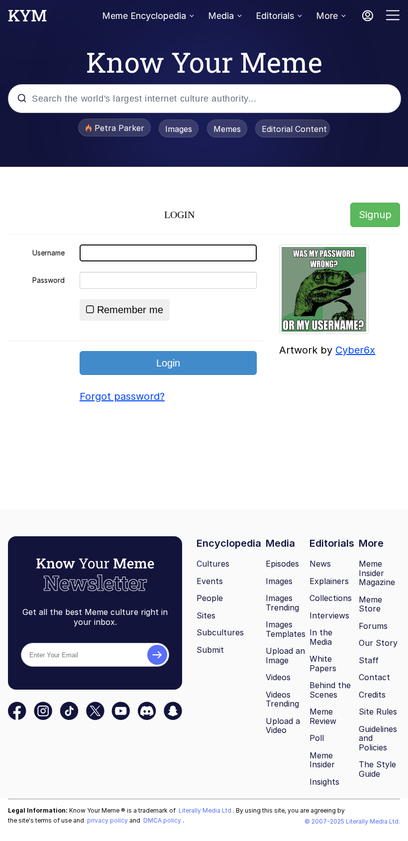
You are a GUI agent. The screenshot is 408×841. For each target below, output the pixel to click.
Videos (278, 677)
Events (210, 581)
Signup (375, 215)
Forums (373, 625)
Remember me (130, 309)
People (210, 598)
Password (48, 280)
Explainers (329, 581)
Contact (374, 677)
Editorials (275, 15)
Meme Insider (322, 760)
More (326, 15)
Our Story (378, 642)
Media (220, 15)
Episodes (282, 563)
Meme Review (322, 716)
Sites (206, 615)
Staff (369, 660)
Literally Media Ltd (206, 810)
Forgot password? (122, 396)
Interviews (329, 615)
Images (178, 129)
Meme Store (370, 604)
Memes (227, 129)
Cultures (213, 563)
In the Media (320, 637)
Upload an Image (285, 655)
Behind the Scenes (330, 690)
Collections (330, 598)
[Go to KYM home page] (27, 18)
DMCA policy (163, 820)
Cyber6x (355, 350)
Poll (316, 737)
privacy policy (108, 820)
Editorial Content (294, 129)
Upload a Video (283, 726)
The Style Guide (377, 769)
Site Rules (378, 711)
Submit (210, 649)
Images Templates (286, 629)
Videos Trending (282, 699)
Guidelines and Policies (378, 738)
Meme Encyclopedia (144, 15)
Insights (324, 781)
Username (48, 252)
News (320, 563)
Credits (372, 694)
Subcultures (220, 632)
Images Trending (282, 603)
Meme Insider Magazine (377, 573)
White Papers (322, 663)
